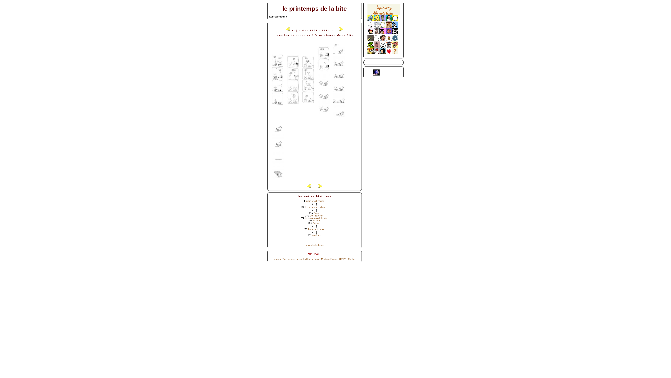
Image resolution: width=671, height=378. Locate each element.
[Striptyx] (383, 40)
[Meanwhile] (395, 40)
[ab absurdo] (395, 20)
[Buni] (395, 27)
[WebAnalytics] (388, 75)
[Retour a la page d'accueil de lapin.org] (383, 10)
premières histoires (315, 201)
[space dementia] (395, 33)
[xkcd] (377, 27)
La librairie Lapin (311, 259)
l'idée (316, 213)
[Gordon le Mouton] (377, 40)
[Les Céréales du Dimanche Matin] (383, 20)
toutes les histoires (314, 245)
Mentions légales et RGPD (333, 259)
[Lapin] (370, 20)
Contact (351, 259)
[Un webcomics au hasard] (395, 53)
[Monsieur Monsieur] (389, 53)
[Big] (389, 27)
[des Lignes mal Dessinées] (383, 27)
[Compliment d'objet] (377, 47)
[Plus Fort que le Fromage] (395, 47)
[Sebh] (389, 20)
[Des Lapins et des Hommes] (377, 53)
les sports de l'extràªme (316, 207)
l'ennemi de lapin (316, 229)
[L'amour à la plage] (389, 40)
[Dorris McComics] (389, 33)
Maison (277, 259)
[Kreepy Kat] (383, 47)
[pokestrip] (370, 33)
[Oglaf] (377, 20)
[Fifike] (370, 27)
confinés (316, 235)
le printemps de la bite (316, 218)
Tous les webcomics (292, 259)
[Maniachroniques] (370, 53)
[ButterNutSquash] (383, 53)
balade (316, 220)
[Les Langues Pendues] (370, 47)
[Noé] (370, 40)
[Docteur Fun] (383, 33)
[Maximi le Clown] (389, 47)
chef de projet (316, 216)
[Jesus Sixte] (377, 33)
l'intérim (316, 223)
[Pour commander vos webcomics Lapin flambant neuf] (383, 14)
